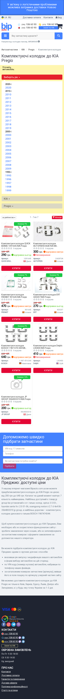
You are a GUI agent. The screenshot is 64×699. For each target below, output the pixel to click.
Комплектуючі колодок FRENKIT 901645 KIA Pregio (14, 295)
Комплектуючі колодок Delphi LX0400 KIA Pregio (47, 346)
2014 (8, 109)
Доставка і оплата (32, 17)
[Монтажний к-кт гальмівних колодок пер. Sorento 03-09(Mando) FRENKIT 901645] (16, 282)
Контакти (48, 17)
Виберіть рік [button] (11, 77)
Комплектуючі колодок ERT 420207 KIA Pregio (46, 295)
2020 (8, 87)
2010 (8, 94)
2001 (8, 138)
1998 (8, 186)
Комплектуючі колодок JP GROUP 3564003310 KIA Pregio (16, 398)
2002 (8, 142)
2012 (8, 101)
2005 (8, 153)
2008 (8, 164)
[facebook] (3, 624)
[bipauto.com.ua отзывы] (13, 619)
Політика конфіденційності (14, 686)
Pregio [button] (8, 205)
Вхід (59, 17)
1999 (8, 190)
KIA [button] (6, 198)
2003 (8, 146)
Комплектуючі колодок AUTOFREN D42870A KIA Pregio (45, 244)
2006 (8, 157)
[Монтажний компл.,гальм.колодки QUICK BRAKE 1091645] (16, 231)
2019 (8, 128)
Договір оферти (9, 683)
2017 (8, 120)
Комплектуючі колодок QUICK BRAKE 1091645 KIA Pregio (15, 244)
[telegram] (13, 624)
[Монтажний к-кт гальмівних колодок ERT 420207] (48, 282)
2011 (8, 98)
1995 (8, 175)
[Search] (59, 35)
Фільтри (58, 217)
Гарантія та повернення (13, 679)
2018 (8, 124)
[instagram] (8, 624)
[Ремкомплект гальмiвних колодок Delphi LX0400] (48, 333)
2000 (8, 134)
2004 (8, 149)
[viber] (18, 624)
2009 (8, 168)
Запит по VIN (48, 28)
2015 (8, 113)
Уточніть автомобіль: (8, 68)
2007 (8, 161)
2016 (8, 116)
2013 (8, 105)
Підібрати (9, 466)
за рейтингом (8, 217)
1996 (8, 179)
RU (9, 17)
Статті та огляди (9, 690)
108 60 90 (28, 24)
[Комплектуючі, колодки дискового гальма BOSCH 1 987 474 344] (16, 333)
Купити (16, 268)
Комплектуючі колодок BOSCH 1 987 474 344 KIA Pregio (13, 346)
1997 (8, 182)
